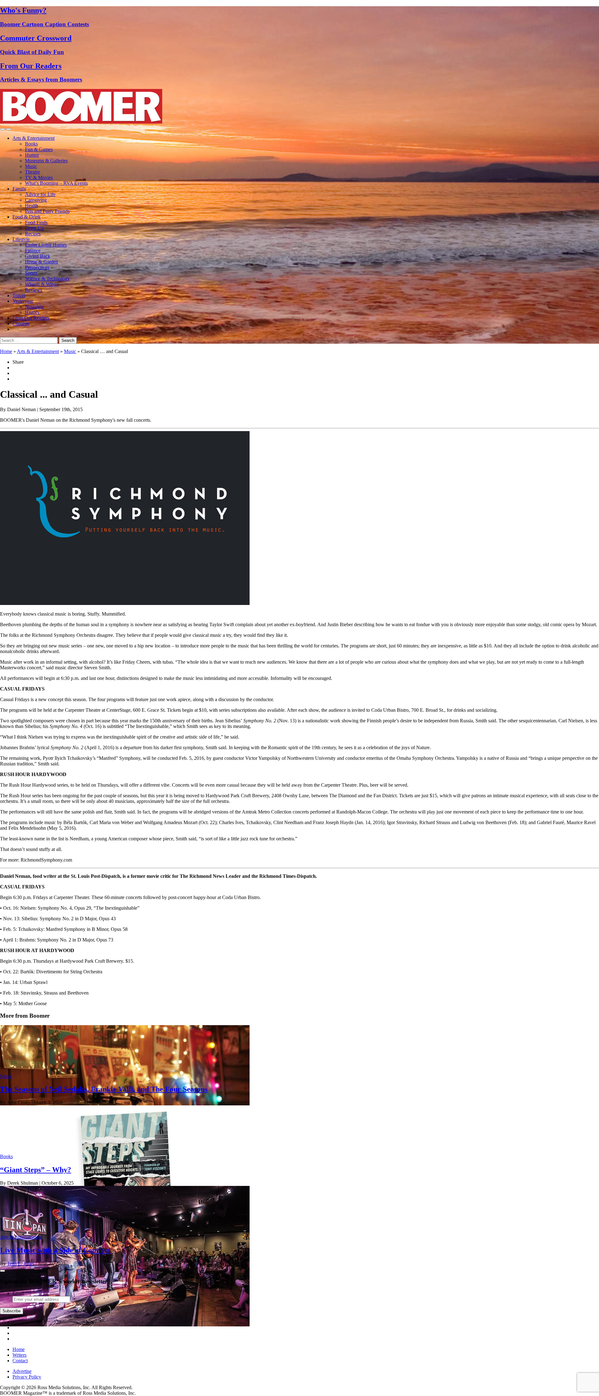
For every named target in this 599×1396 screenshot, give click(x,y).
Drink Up (34, 228)
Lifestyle (21, 239)
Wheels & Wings (41, 284)
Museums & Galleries (46, 160)
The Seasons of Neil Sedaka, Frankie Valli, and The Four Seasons (103, 1089)
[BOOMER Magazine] (81, 122)
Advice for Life (40, 194)
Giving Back (37, 256)
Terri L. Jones (20, 1263)
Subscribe (11, 1311)
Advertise (22, 1371)
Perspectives (37, 267)
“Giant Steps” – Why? (35, 1170)
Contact (20, 1360)
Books (31, 143)
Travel (18, 295)
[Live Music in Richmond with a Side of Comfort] (125, 1324)
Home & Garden (41, 261)
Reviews (33, 289)
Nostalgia (34, 306)
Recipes (33, 233)
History (32, 312)
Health (31, 205)
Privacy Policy (26, 1376)
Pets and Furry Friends (47, 211)
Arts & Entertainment (33, 138)
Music (31, 166)
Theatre (32, 171)
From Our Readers (30, 318)
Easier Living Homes (46, 245)
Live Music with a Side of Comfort (55, 1250)
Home (6, 351)
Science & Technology (47, 278)
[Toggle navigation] (2, 129)
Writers (19, 1355)
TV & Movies (39, 177)
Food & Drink (26, 216)
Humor (32, 155)
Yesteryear (22, 301)
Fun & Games (39, 149)
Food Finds (36, 222)
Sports (31, 273)
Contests (20, 323)
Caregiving (36, 200)
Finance (33, 250)
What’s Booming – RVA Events (56, 183)
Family (19, 188)
